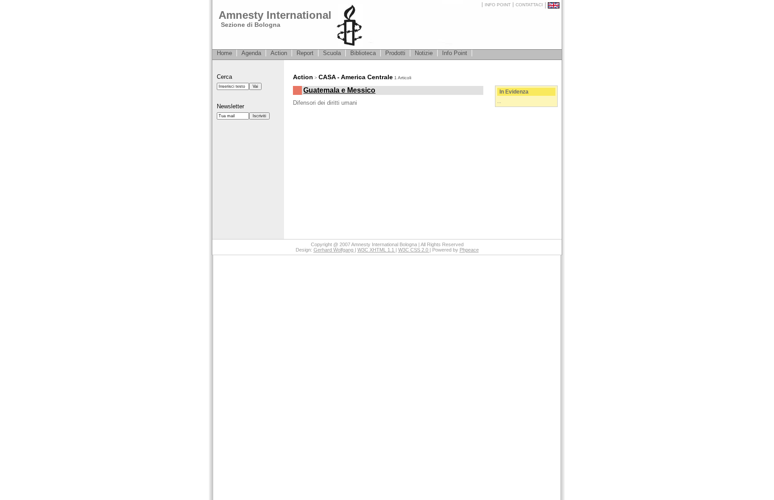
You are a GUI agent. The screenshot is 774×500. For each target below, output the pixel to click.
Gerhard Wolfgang (334, 249)
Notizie (424, 53)
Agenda (251, 53)
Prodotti (395, 53)
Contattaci (529, 4)
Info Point (498, 4)
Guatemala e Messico (339, 90)
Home (224, 53)
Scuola (332, 53)
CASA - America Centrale (355, 77)
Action (279, 53)
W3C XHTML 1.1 (376, 249)
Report (305, 53)
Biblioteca (363, 53)
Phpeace (469, 249)
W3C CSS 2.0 (414, 249)
